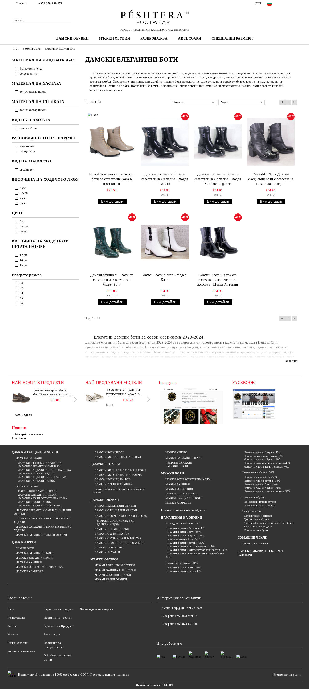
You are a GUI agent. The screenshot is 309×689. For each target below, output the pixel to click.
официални (27, 151)
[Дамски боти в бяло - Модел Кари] (165, 242)
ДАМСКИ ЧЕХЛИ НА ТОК (34, 502)
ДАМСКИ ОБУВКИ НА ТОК (112, 533)
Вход (11, 609)
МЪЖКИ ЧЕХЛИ (178, 466)
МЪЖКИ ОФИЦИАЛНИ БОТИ (183, 498)
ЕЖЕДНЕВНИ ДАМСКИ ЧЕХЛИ (38, 491)
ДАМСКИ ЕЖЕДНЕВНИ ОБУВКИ (115, 505)
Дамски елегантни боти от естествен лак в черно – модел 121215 (164, 179)
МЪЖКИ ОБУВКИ (104, 559)
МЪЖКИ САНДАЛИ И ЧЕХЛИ (183, 458)
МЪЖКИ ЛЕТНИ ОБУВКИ (111, 579)
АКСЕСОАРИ (189, 38)
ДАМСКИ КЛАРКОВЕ (29, 571)
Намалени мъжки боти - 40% (184, 567)
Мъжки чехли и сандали (258, 526)
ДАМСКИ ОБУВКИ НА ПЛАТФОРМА (118, 538)
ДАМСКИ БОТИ (24, 542)
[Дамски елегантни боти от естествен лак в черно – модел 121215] (165, 141)
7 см (23, 198)
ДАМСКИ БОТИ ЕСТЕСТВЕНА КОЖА (39, 566)
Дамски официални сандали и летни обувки (269, 523)
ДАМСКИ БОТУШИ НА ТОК (112, 479)
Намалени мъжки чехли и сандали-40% (266, 466)
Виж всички (19, 438)
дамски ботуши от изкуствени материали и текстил (118, 490)
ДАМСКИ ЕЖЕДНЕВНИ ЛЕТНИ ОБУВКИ (41, 535)
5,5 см (24, 193)
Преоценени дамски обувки (260, 501)
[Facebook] (282, 3)
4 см (23, 188)
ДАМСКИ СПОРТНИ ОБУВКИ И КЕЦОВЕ (121, 516)
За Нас (12, 626)
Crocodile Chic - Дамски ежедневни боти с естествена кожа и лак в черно (270, 179)
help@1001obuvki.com (187, 608)
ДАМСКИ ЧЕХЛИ (27, 486)
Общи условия (18, 642)
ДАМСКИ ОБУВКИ (105, 499)
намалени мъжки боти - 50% (184, 539)
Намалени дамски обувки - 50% (186, 542)
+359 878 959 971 (50, 3)
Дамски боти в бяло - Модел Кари (165, 277)
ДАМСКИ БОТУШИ (105, 464)
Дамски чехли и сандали (258, 515)
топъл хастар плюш (33, 91)
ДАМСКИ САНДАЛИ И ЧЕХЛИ (35, 452)
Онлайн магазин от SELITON (154, 685)
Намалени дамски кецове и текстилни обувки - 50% (197, 549)
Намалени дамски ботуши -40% (262, 452)
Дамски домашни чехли (255, 543)
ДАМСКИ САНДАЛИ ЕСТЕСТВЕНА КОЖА (44, 470)
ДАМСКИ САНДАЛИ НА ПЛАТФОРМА (42, 477)
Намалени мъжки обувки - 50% (186, 535)
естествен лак (29, 73)
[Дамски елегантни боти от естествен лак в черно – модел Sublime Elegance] (218, 141)
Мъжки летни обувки (256, 530)
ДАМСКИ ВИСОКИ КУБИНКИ (114, 484)
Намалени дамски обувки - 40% (262, 459)
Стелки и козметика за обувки (183, 510)
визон (24, 226)
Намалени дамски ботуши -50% (186, 528)
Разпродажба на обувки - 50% (182, 523)
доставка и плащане (21, 651)
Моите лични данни (287, 674)
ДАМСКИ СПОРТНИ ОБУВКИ (116, 520)
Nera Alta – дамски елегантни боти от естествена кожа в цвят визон (112, 179)
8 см (23, 203)
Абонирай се (23, 414)
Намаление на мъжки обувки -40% (264, 456)
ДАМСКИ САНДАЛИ (29, 458)
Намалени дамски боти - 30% (261, 484)
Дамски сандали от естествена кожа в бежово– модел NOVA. (124, 393)
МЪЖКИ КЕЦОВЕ (176, 452)
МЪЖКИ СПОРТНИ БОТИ (181, 493)
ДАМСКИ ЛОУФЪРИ (107, 552)
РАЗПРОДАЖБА (154, 38)
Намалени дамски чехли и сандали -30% (267, 491)
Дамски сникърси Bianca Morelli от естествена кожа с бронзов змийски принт (52, 393)
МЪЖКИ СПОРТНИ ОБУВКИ (113, 574)
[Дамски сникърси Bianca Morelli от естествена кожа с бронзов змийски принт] (21, 397)
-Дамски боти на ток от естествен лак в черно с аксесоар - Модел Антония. (218, 279)
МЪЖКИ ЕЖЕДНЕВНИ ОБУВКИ (115, 565)
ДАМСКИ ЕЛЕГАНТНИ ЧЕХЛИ (37, 494)
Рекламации (52, 634)
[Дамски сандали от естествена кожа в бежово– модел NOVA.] (94, 397)
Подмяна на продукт (58, 617)
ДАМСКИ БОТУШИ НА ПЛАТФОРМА (118, 474)
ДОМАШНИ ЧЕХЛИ (252, 537)
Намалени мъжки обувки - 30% (262, 480)
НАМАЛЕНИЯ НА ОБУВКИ (181, 517)
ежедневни (27, 146)
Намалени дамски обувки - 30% (262, 487)
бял (22, 221)
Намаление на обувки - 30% (258, 472)
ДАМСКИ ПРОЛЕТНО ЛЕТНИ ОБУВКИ (119, 542)
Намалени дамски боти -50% (184, 531)
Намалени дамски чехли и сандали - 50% (191, 546)
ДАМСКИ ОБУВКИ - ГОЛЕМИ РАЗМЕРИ (260, 553)
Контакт (13, 634)
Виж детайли (112, 201)
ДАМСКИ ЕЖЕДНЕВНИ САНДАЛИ (40, 462)
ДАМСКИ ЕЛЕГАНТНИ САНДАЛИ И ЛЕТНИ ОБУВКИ (42, 512)
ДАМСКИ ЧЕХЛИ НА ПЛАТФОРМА (40, 505)
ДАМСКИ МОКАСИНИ (109, 547)
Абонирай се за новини (29, 434)
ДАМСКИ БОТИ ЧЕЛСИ (109, 452)
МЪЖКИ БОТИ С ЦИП (179, 488)
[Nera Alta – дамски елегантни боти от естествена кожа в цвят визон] (112, 141)
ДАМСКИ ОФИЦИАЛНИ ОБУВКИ (116, 510)
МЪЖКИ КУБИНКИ (177, 484)
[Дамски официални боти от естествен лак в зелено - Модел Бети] (112, 242)
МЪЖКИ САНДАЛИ (180, 462)
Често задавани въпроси (96, 609)
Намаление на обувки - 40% (181, 562)
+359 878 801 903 (186, 624)
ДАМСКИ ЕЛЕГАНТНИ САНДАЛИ (39, 466)
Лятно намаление (251, 511)
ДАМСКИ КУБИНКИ (29, 562)
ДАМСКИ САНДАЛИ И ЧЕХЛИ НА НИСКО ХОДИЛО (42, 520)
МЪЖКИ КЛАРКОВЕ (178, 502)
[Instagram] (295, 3)
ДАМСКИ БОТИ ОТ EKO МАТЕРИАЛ (118, 457)
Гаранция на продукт (58, 609)
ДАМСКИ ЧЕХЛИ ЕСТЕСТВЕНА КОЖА (42, 498)
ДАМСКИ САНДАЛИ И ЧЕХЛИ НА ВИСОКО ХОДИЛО (42, 528)
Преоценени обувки (253, 497)
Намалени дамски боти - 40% (184, 571)
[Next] (74, 399)
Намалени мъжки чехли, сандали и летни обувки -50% (194, 555)
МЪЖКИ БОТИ (172, 473)
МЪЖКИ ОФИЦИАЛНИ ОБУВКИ (115, 570)
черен (24, 231)
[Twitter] (288, 3)
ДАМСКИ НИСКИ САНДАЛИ (36, 473)
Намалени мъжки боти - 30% (260, 477)
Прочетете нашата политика (109, 674)
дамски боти (28, 128)
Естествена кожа (31, 68)
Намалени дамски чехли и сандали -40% (267, 463)
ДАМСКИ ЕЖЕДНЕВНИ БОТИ (34, 553)
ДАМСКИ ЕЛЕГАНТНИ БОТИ (34, 557)
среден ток (27, 169)
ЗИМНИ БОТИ (25, 548)
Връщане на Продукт (58, 626)
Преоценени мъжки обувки (259, 505)
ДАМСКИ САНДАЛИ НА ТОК (36, 481)
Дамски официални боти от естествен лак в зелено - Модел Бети (111, 279)
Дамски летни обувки (256, 519)
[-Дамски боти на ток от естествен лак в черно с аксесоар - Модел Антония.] (218, 242)
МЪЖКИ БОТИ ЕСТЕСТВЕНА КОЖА (188, 479)
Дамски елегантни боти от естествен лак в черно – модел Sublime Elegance (217, 179)
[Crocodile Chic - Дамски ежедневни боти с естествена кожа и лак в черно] (271, 141)
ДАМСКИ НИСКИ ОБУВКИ (112, 529)
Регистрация (16, 617)
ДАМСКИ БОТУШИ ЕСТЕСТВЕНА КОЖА (120, 470)
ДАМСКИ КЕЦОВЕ (108, 524)
